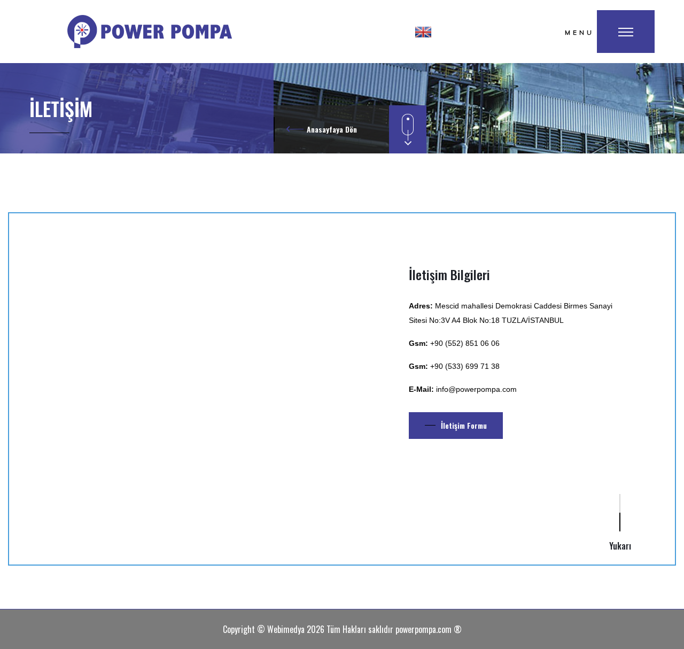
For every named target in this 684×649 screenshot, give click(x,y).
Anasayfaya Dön (332, 129)
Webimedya (286, 629)
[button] (423, 31)
